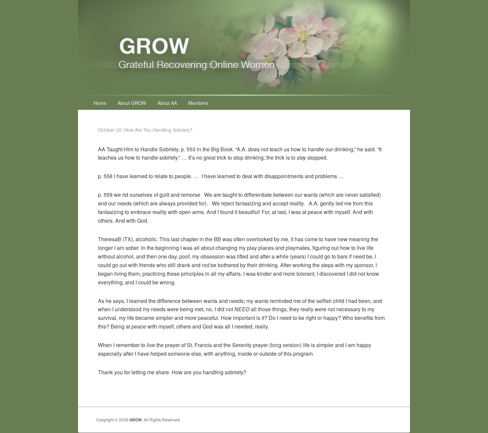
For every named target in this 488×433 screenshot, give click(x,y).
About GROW (132, 103)
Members (198, 103)
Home (100, 103)
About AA (167, 103)
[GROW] (244, 94)
